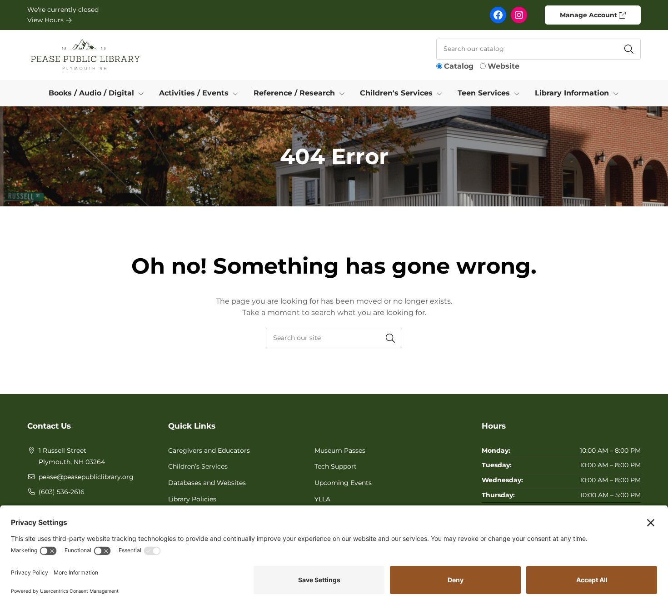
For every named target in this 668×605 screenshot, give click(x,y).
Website (503, 66)
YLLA (322, 499)
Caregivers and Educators (209, 450)
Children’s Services (198, 466)
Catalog (459, 66)
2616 (77, 492)
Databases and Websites (207, 483)
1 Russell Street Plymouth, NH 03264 (72, 456)
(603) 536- (54, 492)
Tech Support (335, 466)
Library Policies (192, 499)
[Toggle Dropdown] (142, 93)
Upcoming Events (343, 483)
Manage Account (589, 15)
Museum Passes (339, 450)
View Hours (46, 20)
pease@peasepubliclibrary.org (86, 477)
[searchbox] (334, 338)
